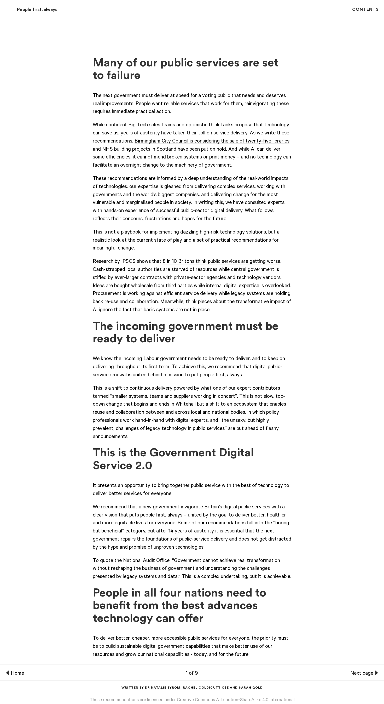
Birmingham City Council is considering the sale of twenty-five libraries (212, 142)
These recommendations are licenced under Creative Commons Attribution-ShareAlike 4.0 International (192, 700)
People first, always (37, 10)
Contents (365, 9)
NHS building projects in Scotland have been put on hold (164, 150)
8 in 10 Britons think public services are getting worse (221, 262)
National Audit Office (146, 561)
